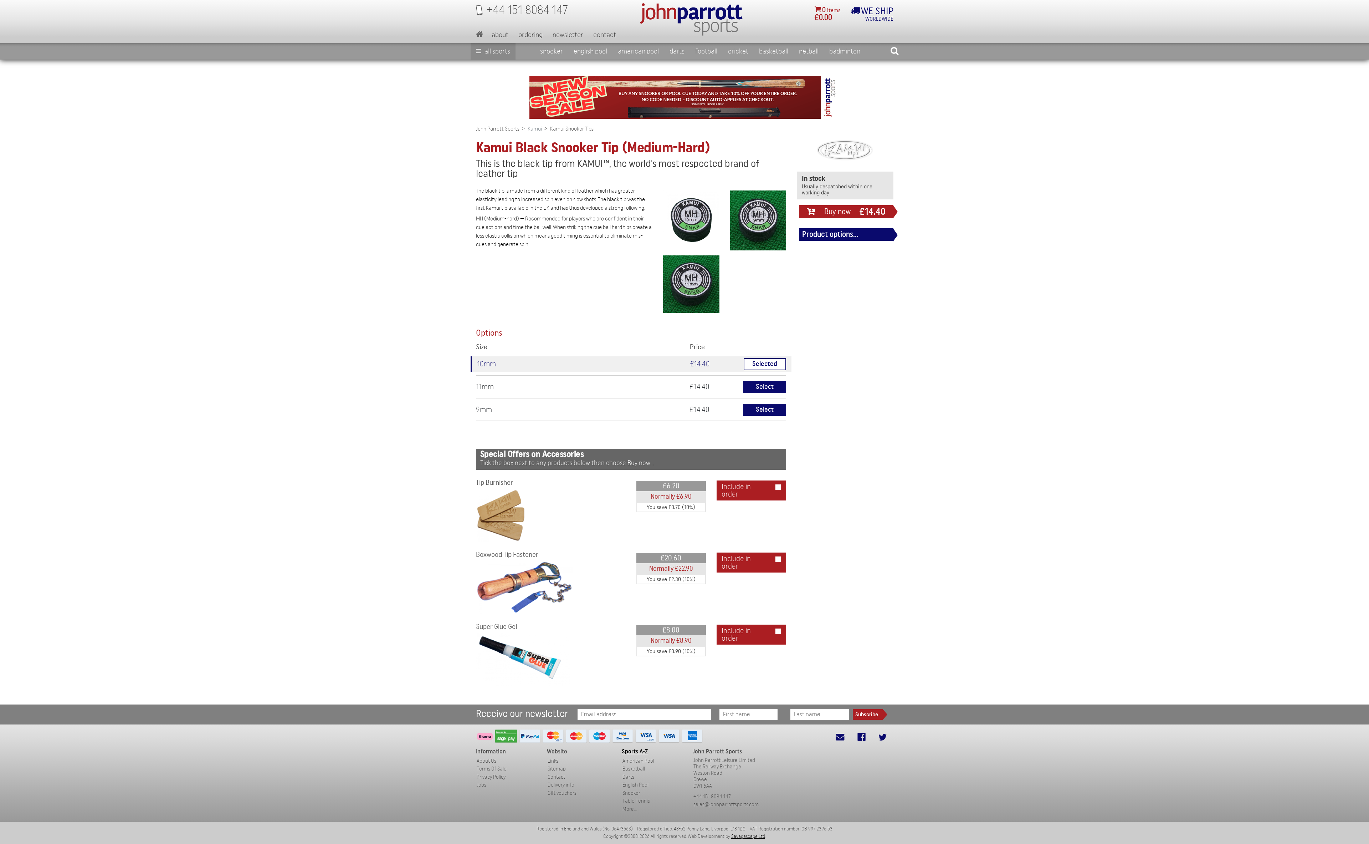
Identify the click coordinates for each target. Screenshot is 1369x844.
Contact (604, 35)
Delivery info (561, 785)
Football (706, 51)
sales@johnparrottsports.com (726, 804)
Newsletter (568, 35)
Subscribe (866, 714)
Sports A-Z (635, 751)
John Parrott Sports (497, 129)
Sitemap (557, 769)
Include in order (736, 490)
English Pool (635, 785)
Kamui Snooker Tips (572, 129)
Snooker (551, 51)
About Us (486, 761)
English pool (590, 51)
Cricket (738, 51)
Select (765, 386)
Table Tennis (636, 801)
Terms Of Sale (492, 769)
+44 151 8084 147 (712, 796)
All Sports (496, 51)
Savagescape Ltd (748, 836)
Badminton (844, 51)
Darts (677, 51)
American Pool (638, 51)
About (500, 35)
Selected (764, 364)
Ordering (530, 35)
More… (629, 809)
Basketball (773, 51)
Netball (809, 51)
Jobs (481, 785)
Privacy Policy (491, 777)
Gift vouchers (562, 793)
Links (553, 761)
